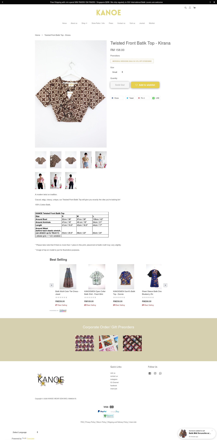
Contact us (121, 23)
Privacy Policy (90, 422)
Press (111, 23)
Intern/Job (132, 422)
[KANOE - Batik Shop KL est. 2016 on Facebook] (150, 374)
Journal (142, 23)
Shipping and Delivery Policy (117, 422)
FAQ (82, 422)
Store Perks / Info (98, 23)
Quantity (113, 78)
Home (64, 23)
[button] (51, 285)
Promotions (115, 55)
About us (74, 23)
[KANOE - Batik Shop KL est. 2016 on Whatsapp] (160, 374)
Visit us (132, 23)
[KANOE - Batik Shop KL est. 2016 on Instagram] (155, 374)
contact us (114, 376)
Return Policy (101, 422)
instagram (113, 379)
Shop (84, 23)
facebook (113, 385)
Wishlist (152, 23)
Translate (30, 438)
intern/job (113, 388)
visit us (112, 373)
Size (112, 67)
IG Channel (114, 382)
